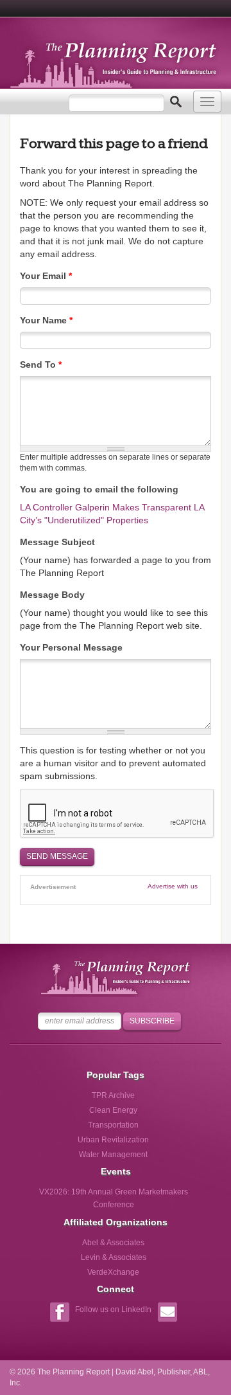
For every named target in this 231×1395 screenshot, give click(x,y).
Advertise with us (173, 886)
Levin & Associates (113, 1257)
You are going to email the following (99, 489)
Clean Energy (113, 1110)
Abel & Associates (113, 1242)
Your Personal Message (71, 647)
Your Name (46, 320)
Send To (41, 364)
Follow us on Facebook (59, 1313)
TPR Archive (113, 1095)
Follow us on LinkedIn (113, 1309)
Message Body (52, 595)
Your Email (46, 276)
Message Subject (57, 542)
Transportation (113, 1125)
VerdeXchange (113, 1272)
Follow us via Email (167, 1313)
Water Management (113, 1154)
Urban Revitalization (113, 1139)
